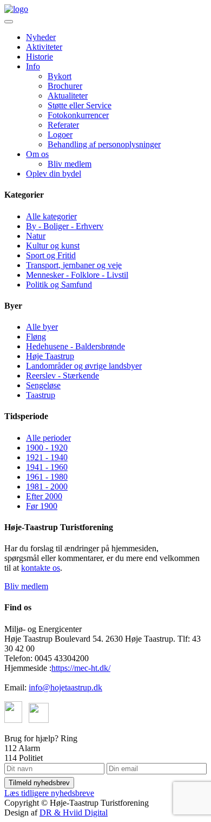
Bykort (59, 76)
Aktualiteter (68, 95)
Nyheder (41, 37)
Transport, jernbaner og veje (74, 265)
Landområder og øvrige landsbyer (84, 365)
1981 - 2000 (47, 486)
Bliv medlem (69, 163)
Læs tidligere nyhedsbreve (49, 793)
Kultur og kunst (53, 245)
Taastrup (40, 395)
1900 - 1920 (47, 447)
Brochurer (65, 85)
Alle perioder (48, 437)
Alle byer (42, 326)
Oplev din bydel (53, 173)
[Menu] (8, 21)
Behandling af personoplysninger (104, 144)
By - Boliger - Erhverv (64, 226)
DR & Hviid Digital (73, 812)
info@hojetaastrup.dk (65, 687)
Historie (39, 56)
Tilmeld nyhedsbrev (39, 783)
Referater (63, 124)
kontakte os (40, 567)
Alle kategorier (51, 216)
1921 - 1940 (47, 457)
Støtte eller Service (79, 105)
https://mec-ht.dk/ (80, 668)
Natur (35, 235)
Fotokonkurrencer (78, 115)
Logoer (60, 134)
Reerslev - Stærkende (62, 375)
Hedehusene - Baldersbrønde (75, 346)
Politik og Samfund (59, 284)
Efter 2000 (44, 496)
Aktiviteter (44, 46)
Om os (37, 154)
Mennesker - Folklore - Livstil (77, 274)
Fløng (36, 336)
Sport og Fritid (51, 255)
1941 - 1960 (47, 467)
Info (33, 66)
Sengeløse (43, 385)
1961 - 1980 (47, 476)
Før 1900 (41, 506)
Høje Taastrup (50, 356)
